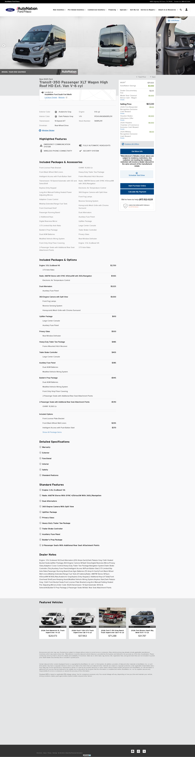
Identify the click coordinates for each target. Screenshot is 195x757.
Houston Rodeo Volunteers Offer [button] (126, 118)
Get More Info (137, 151)
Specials (123, 10)
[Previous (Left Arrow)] (4, 45)
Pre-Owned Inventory (76, 10)
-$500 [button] (151, 107)
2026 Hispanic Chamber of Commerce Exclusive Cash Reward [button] (129, 126)
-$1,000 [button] (151, 96)
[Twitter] (145, 752)
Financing (112, 10)
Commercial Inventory (96, 10)
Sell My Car (134, 10)
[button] (77, 447)
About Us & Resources (167, 10)
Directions (39, 753)
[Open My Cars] (185, 10)
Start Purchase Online (137, 186)
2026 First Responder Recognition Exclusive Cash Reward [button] (129, 110)
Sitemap (55, 753)
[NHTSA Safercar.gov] (137, 206)
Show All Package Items (52, 432)
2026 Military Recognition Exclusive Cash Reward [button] (128, 135)
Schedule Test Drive (137, 175)
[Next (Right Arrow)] (191, 45)
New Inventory (58, 10)
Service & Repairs (148, 10)
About (45, 753)
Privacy (49, 753)
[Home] (10, 9)
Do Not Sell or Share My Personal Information (70, 753)
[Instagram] (139, 752)
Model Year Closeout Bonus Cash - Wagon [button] (128, 97)
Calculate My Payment (137, 192)
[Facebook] (133, 752)
